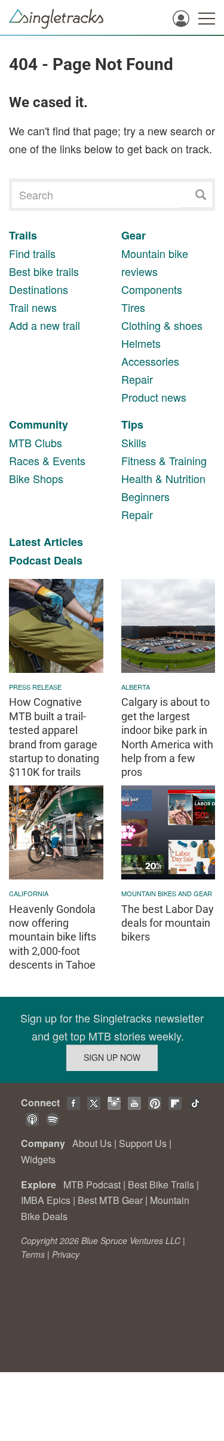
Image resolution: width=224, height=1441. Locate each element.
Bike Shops (36, 478)
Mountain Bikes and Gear (166, 893)
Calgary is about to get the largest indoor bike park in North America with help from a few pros (167, 737)
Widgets (38, 1159)
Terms (33, 1254)
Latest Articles (46, 542)
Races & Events (47, 460)
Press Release (35, 686)
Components (151, 289)
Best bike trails (44, 271)
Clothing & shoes (161, 325)
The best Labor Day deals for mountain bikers (167, 923)
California (28, 893)
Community (38, 424)
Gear (133, 235)
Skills (133, 442)
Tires (133, 307)
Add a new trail (44, 325)
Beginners (145, 496)
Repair (137, 379)
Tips (132, 424)
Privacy (65, 1254)
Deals (68, 560)
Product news (153, 397)
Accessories (150, 361)
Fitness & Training (164, 460)
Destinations (38, 289)
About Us (92, 1143)
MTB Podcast (92, 1184)
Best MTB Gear (110, 1200)
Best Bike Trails (161, 1184)
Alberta (135, 686)
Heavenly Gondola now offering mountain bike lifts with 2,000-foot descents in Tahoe (52, 937)
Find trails (32, 253)
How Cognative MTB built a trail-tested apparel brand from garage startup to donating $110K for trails (54, 737)
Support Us (143, 1143)
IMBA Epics (45, 1200)
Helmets (141, 343)
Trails (23, 235)
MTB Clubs (35, 442)
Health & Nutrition (163, 478)
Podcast (30, 560)
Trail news (33, 307)
